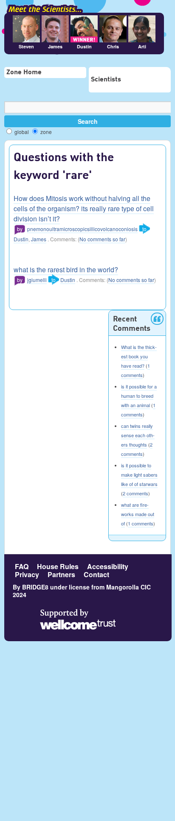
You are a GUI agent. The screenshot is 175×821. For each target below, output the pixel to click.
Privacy (27, 574)
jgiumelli (37, 279)
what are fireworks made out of (137, 514)
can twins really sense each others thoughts (138, 435)
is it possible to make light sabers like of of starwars (139, 474)
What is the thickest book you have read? (139, 356)
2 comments (135, 493)
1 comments (140, 523)
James (38, 239)
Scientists (106, 79)
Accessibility (107, 566)
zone (45, 131)
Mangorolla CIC (128, 587)
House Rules (58, 566)
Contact (96, 574)
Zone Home (24, 72)
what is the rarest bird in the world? (66, 269)
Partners (61, 574)
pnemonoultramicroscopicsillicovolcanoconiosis (82, 228)
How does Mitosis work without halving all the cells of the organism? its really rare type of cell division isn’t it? (84, 208)
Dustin (21, 239)
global (21, 131)
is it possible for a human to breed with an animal (139, 395)
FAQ (21, 566)
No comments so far (102, 239)
